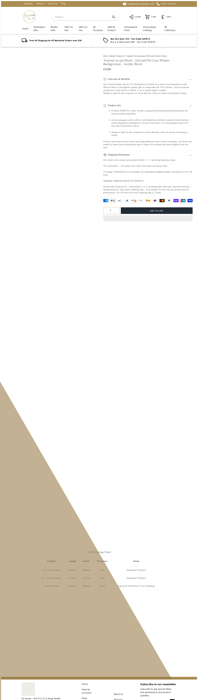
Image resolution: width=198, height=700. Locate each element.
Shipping (28, 3)
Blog (63, 3)
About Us (53, 3)
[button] (148, 218)
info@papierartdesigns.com (141, 4)
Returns (40, 3)
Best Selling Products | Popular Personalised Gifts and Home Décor (135, 56)
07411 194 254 (168, 4)
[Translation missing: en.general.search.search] (113, 17)
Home (85, 684)
